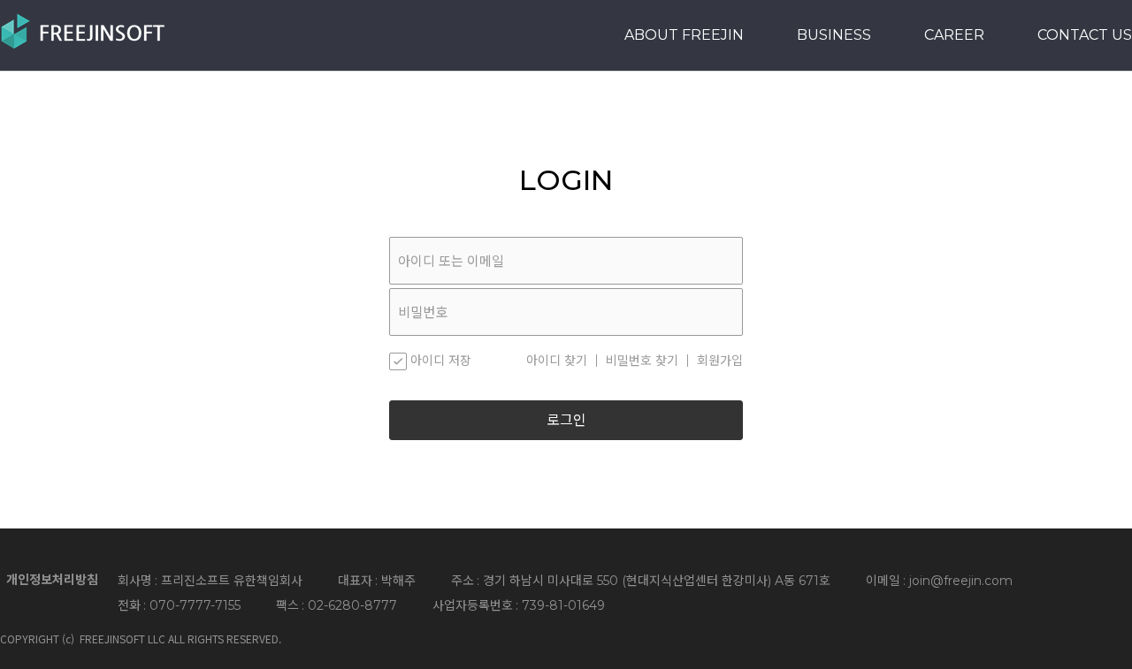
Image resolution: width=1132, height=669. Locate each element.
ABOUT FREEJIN (684, 35)
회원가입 (720, 361)
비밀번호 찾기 (642, 361)
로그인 (566, 420)
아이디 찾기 (556, 361)
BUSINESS (834, 35)
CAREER (954, 35)
